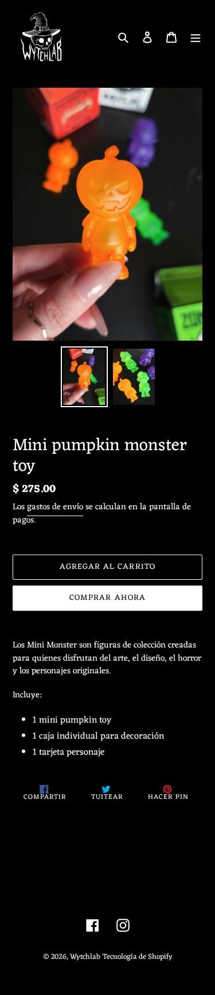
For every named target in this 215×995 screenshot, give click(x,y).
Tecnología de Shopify (138, 956)
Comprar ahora (107, 598)
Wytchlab (85, 956)
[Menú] (195, 37)
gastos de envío (55, 507)
